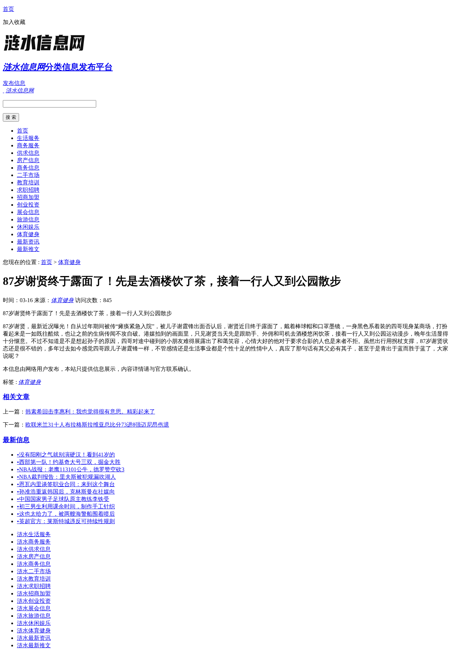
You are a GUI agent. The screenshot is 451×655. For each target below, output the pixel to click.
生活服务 (28, 138)
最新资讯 (28, 242)
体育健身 (28, 234)
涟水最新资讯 (34, 638)
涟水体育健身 (34, 630)
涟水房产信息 (34, 556)
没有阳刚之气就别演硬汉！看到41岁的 (66, 455)
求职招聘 (28, 190)
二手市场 (28, 175)
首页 (8, 9)
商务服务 (28, 145)
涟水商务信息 (34, 564)
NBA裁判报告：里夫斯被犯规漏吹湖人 (66, 477)
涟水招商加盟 (34, 593)
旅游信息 (28, 219)
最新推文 (28, 249)
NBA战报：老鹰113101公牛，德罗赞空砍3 (70, 469)
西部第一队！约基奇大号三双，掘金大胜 (69, 462)
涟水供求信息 (34, 549)
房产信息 (28, 160)
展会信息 (28, 212)
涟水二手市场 (34, 571)
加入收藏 (14, 22)
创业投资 (28, 205)
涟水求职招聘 (34, 586)
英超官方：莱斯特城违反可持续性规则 (66, 521)
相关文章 (16, 396)
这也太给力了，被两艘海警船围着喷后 (66, 514)
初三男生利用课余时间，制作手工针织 (66, 506)
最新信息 (16, 439)
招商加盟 (28, 197)
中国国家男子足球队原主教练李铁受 (63, 499)
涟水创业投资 (34, 601)
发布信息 (14, 83)
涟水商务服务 (34, 542)
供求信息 (28, 153)
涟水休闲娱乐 (34, 623)
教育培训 (28, 182)
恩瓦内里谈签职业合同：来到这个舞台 (66, 484)
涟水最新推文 (34, 645)
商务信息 (28, 168)
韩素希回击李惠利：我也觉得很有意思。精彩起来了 (90, 412)
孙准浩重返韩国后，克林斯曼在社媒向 (66, 492)
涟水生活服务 (34, 534)
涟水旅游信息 (34, 616)
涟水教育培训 (34, 579)
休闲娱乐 (28, 227)
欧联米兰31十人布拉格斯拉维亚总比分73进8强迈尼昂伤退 (97, 425)
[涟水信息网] (47, 51)
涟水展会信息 (34, 608)
